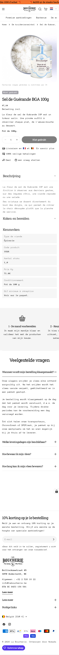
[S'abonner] (54, 539)
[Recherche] (40, 9)
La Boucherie (19, 641)
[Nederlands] (53, 9)
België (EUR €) (15, 616)
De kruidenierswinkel (23, 24)
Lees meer (7, 592)
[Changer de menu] (3, 9)
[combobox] (54, 9)
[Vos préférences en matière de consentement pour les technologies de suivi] (56, 491)
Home (4, 24)
